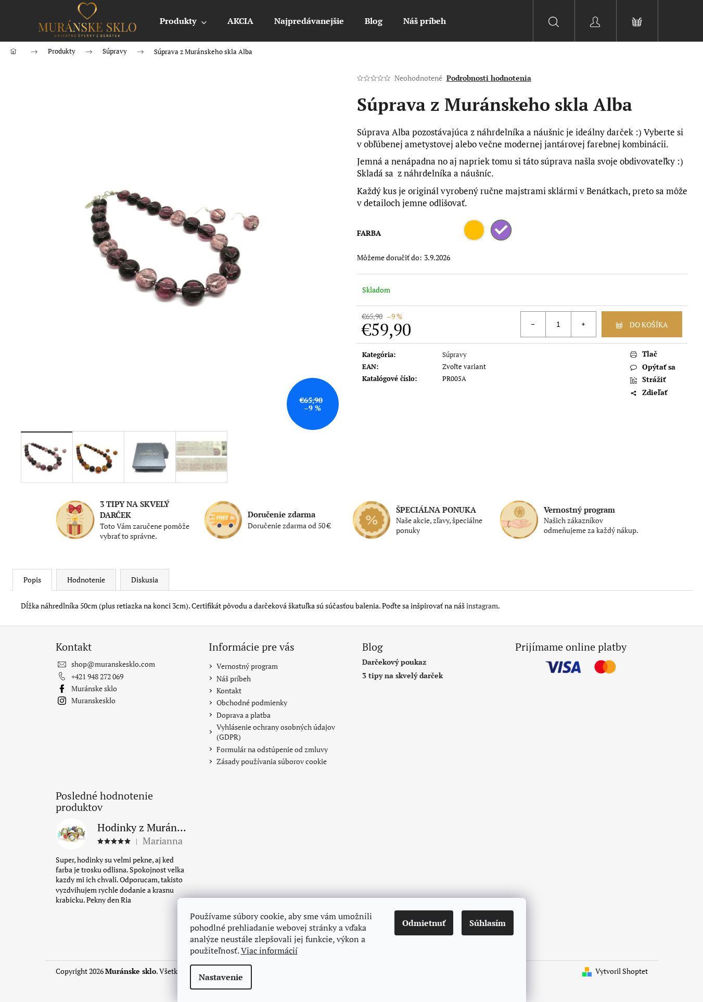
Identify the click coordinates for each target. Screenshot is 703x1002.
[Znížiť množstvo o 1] (533, 324)
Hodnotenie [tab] (86, 580)
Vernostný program (247, 666)
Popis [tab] (32, 580)
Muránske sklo (94, 688)
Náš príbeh (233, 678)
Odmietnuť (423, 923)
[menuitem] (183, 21)
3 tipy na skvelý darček (402, 675)
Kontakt (228, 690)
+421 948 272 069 (97, 676)
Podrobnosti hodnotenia (488, 78)
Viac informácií (269, 950)
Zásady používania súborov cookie (271, 761)
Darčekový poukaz (394, 662)
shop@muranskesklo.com (113, 664)
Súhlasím (487, 923)
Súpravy (454, 354)
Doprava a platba (243, 715)
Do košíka (649, 324)
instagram (482, 606)
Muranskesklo (93, 700)
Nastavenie (221, 977)
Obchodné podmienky (251, 702)
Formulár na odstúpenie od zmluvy (272, 749)
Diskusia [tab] (144, 580)
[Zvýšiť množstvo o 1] (583, 324)
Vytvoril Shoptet (621, 971)
